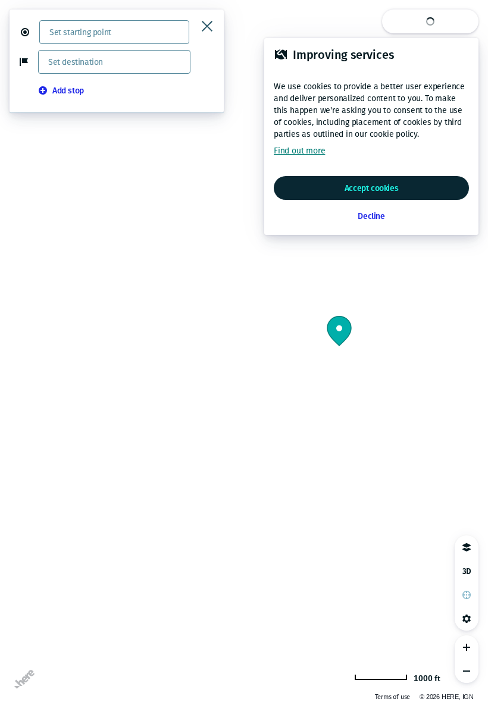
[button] (29, 32)
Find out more (299, 151)
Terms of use (393, 697)
